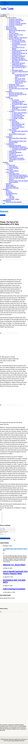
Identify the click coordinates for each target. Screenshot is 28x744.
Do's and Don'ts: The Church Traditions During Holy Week (21, 76)
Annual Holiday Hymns (14, 173)
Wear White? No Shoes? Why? (16, 93)
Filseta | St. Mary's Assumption (19, 110)
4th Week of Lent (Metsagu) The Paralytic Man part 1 (19, 51)
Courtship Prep (12, 154)
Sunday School (9, 169)
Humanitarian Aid (7, 200)
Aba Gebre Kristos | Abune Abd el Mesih (20, 131)
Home (4, 15)
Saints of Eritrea (12, 129)
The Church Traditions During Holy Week (20, 72)
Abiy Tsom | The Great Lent (15, 39)
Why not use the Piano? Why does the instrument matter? (18, 95)
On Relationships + (10, 144)
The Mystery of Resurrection (15, 25)
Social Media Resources (11, 193)
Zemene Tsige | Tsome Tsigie (16, 34)
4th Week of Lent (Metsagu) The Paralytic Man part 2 (19, 53)
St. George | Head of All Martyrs (19, 112)
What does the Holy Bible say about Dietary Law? (17, 31)
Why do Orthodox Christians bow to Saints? (17, 134)
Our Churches (9, 192)
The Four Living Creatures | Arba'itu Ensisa (18, 127)
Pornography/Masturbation (15, 152)
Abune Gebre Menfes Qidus (18, 124)
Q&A (4, 203)
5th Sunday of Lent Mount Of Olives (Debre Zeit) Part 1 (18, 56)
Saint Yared (14, 121)
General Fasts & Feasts (11, 29)
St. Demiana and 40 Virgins (18, 115)
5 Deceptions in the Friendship (19, 149)
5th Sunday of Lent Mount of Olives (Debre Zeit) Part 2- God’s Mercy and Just (19, 60)
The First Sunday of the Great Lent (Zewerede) (19, 42)
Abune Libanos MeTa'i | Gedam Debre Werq (17, 139)
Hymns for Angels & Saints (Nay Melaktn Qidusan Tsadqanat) (18, 181)
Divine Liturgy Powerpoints (12, 188)
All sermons (2, 215)
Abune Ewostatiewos (17, 125)
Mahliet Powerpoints (11, 186)
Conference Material (13, 171)
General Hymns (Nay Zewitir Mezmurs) (18, 175)
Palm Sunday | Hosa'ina (17, 70)
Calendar (5, 2)
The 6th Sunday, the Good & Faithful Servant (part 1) (18, 63)
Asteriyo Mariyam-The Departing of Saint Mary (19, 107)
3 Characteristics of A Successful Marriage (17, 160)
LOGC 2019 (11, 196)
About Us (8, 190)
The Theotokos (15, 100)
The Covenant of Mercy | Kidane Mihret (19, 105)
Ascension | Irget (13, 87)
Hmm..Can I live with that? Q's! (16, 155)
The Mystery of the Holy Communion (17, 23)
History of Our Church (11, 27)
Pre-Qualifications (13, 156)
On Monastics (9, 137)
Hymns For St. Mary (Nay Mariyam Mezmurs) (17, 178)
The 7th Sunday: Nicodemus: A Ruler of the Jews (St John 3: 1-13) (19, 67)
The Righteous (12, 120)
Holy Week (8, 183)
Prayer (7, 163)
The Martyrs (12, 111)
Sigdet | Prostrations (14, 168)
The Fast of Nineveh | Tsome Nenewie (18, 37)
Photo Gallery (6, 3)
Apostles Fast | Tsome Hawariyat (16, 85)
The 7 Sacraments (10, 26)
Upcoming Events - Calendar (12, 199)
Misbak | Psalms (10, 185)
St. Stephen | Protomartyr (18, 118)
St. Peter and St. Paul (17, 114)
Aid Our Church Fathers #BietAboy (14, 202)
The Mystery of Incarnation (15, 19)
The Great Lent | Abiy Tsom (18, 40)
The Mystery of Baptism (14, 22)
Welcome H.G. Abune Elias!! (14, 565)
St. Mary (11, 98)
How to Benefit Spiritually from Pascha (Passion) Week (15, 572)
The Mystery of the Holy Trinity (16, 20)
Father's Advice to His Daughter (16, 158)
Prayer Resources (13, 166)
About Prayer (12, 165)
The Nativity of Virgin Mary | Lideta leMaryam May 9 (18, 102)
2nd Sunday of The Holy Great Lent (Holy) (19, 45)
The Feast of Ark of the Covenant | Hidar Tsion (18, 89)
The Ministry (6, 189)
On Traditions (9, 91)
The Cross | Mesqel (13, 33)
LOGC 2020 (11, 198)
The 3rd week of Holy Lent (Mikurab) (18, 48)
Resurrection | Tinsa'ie (14, 84)
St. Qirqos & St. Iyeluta (17, 117)
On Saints (8, 97)
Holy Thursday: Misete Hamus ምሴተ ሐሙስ (20, 79)
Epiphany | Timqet (13, 36)
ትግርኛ (4, 4)
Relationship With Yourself (15, 145)
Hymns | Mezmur (10, 172)
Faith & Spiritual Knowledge (14, 589)
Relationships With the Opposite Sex (17, 146)
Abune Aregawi (15, 122)
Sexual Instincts (12, 151)
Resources (5, 162)
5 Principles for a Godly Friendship (20, 148)
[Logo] (3, 8)
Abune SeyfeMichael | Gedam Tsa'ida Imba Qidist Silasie (17, 141)
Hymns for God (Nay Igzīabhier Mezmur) (18, 176)
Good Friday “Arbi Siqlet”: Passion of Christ (21, 82)
